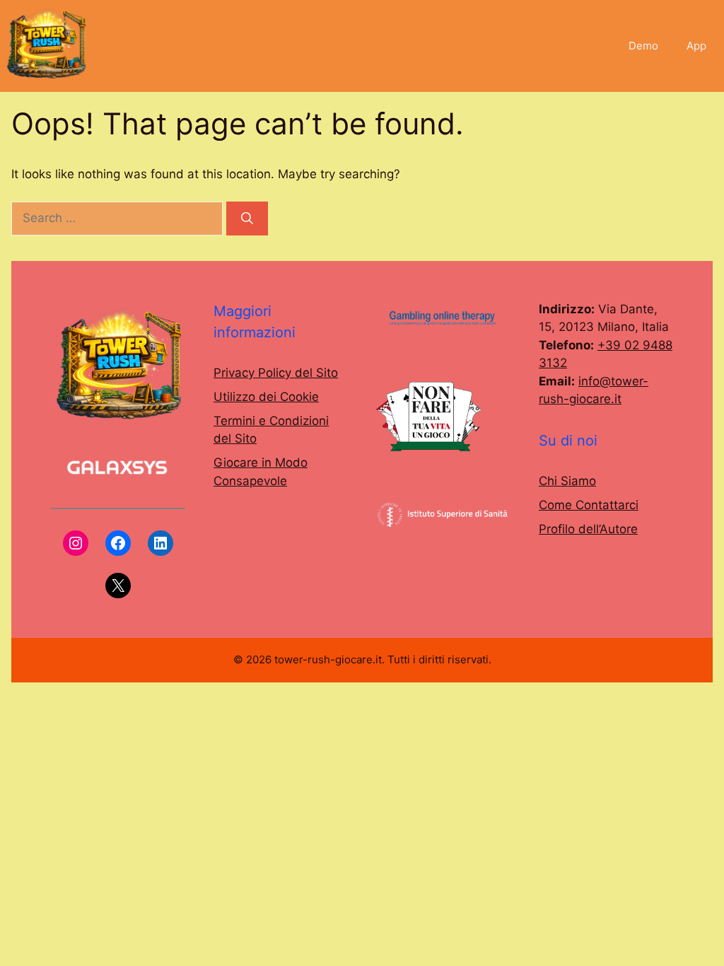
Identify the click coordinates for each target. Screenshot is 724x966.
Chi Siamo (567, 481)
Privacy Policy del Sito (276, 373)
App (696, 45)
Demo (643, 45)
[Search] (247, 218)
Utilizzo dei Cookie (266, 397)
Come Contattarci (588, 505)
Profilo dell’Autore (588, 529)
